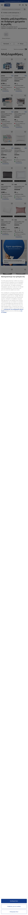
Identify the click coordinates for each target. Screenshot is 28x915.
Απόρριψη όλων (14, 911)
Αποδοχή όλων (14, 901)
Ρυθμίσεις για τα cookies (14, 906)
